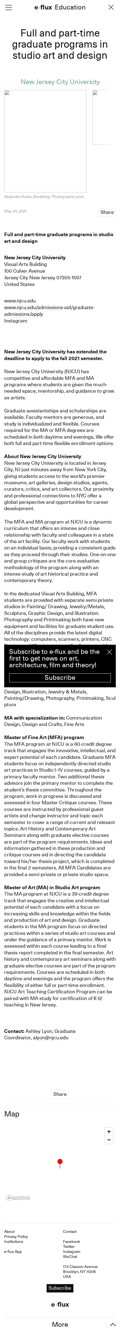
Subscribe (60, 677)
